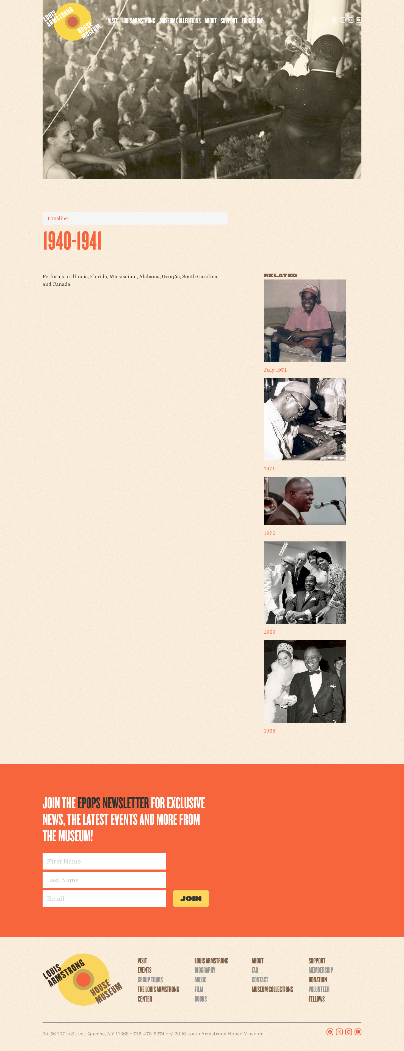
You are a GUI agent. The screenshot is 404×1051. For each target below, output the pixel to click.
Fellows (317, 999)
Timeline (57, 218)
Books (201, 999)
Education (252, 20)
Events (144, 970)
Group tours (150, 979)
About (211, 20)
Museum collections (180, 20)
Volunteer (319, 989)
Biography (205, 970)
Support (229, 20)
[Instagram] (350, 20)
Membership (321, 970)
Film (199, 989)
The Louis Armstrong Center (158, 994)
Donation (318, 979)
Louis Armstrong (138, 20)
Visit (112, 20)
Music (200, 979)
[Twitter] (342, 20)
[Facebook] (334, 20)
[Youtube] (358, 20)
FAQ (255, 970)
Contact (260, 979)
